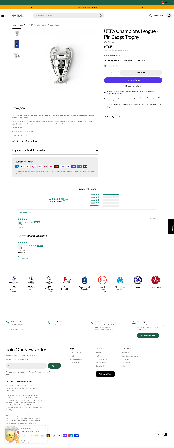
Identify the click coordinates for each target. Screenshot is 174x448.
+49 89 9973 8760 (17, 325)
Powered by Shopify (24, 442)
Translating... (25, 258)
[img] (22, 219)
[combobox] (68, 15)
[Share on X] (113, 116)
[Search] (100, 15)
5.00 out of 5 (65, 199)
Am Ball (14, 442)
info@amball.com (58, 325)
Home (14, 25)
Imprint (8, 375)
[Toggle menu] (2, 15)
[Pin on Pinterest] (120, 116)
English (167, 3)
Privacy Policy (48, 372)
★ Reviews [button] (173, 227)
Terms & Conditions (36, 372)
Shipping (114, 50)
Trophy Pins (23, 25)
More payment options (133, 86)
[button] (31, 7)
